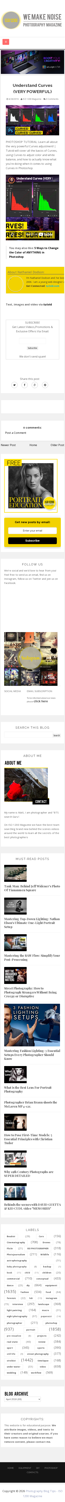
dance (10, 1285)
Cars (41, 1236)
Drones (46, 1242)
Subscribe (32, 540)
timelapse (43, 1360)
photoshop (51, 1323)
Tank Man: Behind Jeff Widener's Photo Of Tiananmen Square (32, 888)
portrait (30, 1329)
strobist (11, 1360)
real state (12, 1341)
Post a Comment (15, 433)
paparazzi (46, 1316)
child (27, 1272)
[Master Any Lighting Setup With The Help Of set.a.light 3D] (32, 62)
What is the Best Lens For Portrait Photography (28, 1089)
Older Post (57, 445)
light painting (14, 1310)
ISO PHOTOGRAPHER (38, 1248)
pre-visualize (14, 1335)
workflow (36, 1372)
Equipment (25, 1468)
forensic (11, 1298)
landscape (43, 1304)
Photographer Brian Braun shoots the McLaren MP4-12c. (30, 1104)
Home (33, 445)
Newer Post (8, 445)
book (9, 1272)
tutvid (47, 304)
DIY (38, 1468)
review (42, 1341)
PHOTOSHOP (50, 1468)
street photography (38, 1354)
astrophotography (17, 1260)
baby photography (17, 1266)
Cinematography (16, 1242)
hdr (31, 1298)
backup (47, 1266)
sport (10, 1347)
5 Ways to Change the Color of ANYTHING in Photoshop (34, 252)
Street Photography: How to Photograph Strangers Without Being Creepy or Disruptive (30, 992)
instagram (51, 1298)
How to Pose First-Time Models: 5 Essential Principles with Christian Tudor (28, 1139)
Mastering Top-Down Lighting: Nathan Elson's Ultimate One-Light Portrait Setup (32, 923)
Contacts (32, 1472)
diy (28, 1285)
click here (41, 701)
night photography (17, 1316)
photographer (14, 1323)
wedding (11, 1372)
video (43, 1366)
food (48, 1292)
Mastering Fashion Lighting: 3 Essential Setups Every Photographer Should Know (32, 1055)
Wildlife (44, 1254)
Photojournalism (16, 1254)
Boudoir (11, 1236)
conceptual (42, 1278)
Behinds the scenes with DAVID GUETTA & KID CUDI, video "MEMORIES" (32, 1206)
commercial (13, 1278)
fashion (24, 1292)
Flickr (10, 1248)
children (46, 1272)
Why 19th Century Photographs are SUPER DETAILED (29, 1174)
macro (45, 1310)
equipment (51, 1285)
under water (13, 1366)
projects (41, 1335)
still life (11, 1354)
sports (40, 1347)
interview (17, 1304)
